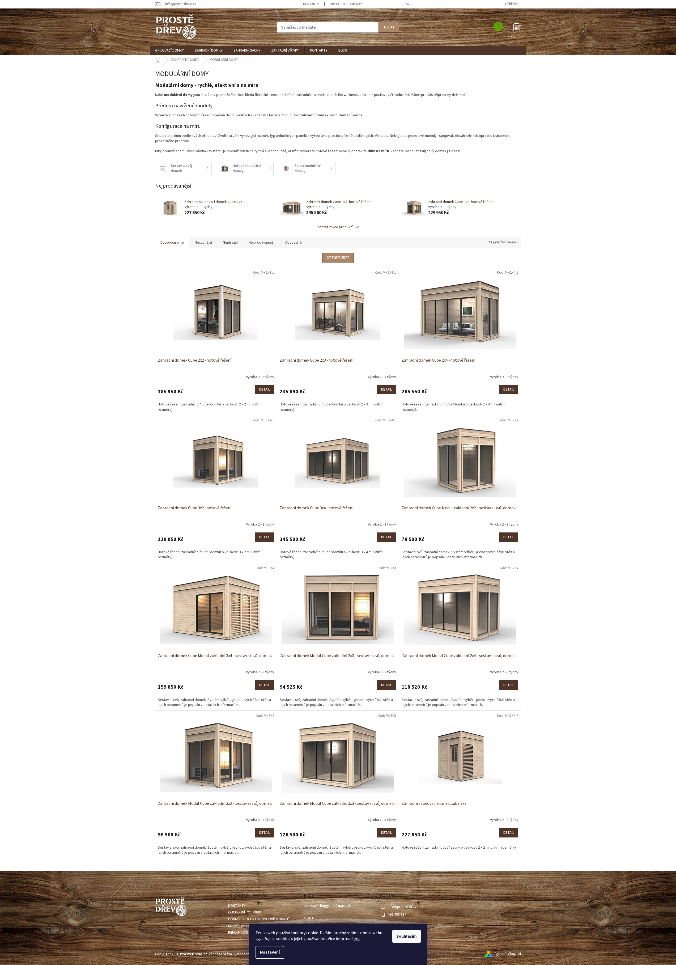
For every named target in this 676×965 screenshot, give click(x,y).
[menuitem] (169, 50)
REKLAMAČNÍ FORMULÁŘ (247, 932)
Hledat (389, 27)
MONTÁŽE (312, 918)
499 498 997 (397, 914)
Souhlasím (406, 936)
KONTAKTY (311, 4)
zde (357, 939)
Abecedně (293, 242)
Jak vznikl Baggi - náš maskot (327, 905)
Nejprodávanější (261, 242)
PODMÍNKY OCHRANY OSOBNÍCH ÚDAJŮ (258, 919)
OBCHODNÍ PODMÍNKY (346, 4)
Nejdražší (230, 242)
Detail (264, 389)
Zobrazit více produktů (335, 227)
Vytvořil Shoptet (508, 954)
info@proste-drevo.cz (405, 906)
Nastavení (270, 952)
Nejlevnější (203, 242)
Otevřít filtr (338, 257)
